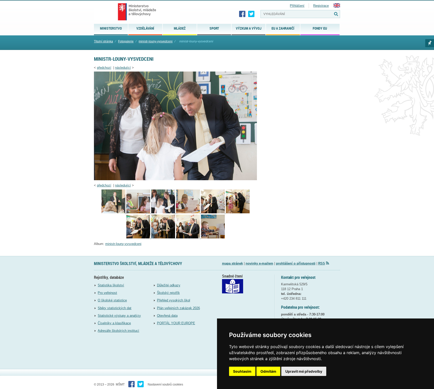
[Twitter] (251, 14)
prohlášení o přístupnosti (295, 263)
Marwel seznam (429, 43)
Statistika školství (111, 285)
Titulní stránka (103, 41)
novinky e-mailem (259, 263)
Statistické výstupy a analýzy (119, 315)
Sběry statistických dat (114, 308)
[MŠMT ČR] (137, 11)
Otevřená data (167, 315)
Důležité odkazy (168, 285)
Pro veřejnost (107, 293)
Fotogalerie (126, 41)
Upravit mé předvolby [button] (303, 371)
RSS (321, 263)
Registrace (321, 6)
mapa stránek (232, 263)
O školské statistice (112, 300)
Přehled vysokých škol (173, 300)
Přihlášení (297, 6)
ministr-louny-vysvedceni (156, 41)
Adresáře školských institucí (118, 331)
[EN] (337, 6)
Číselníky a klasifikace (114, 323)
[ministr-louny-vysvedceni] (175, 179)
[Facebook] (242, 14)
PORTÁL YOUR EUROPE (176, 323)
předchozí (104, 68)
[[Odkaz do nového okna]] (232, 292)
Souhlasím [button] (242, 371)
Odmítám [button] (268, 371)
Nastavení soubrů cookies (165, 384)
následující (123, 68)
